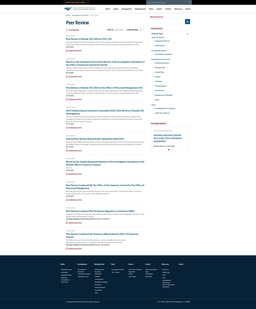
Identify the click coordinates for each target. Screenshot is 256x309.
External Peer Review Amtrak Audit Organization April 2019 (95, 138)
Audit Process (64, 282)
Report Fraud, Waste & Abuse (75, 2)
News (151, 9)
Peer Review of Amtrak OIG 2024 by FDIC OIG (89, 38)
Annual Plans (159, 72)
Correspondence (161, 86)
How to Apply (132, 276)
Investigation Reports (159, 50)
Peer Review (159, 90)
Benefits (131, 274)
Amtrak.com (165, 269)
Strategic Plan (160, 67)
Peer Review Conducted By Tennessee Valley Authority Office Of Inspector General (102, 235)
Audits (115, 9)
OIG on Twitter (115, 272)
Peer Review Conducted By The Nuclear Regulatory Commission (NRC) (100, 211)
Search (187, 9)
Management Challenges (164, 95)
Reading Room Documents (80, 15)
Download (73, 51)
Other (157, 99)
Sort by (110, 30)
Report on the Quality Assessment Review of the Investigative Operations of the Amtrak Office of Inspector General (105, 163)
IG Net (164, 275)
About (108, 9)
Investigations (126, 9)
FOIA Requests (149, 274)
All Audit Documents (66, 269)
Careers (159, 9)
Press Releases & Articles (118, 269)
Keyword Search (156, 16)
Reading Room (140, 9)
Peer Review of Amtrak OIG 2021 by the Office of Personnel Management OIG (104, 87)
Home (68, 15)
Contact (168, 9)
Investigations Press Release (165, 108)
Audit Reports (160, 45)
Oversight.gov (166, 272)
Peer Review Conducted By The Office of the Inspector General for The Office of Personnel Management (105, 187)
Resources (178, 9)
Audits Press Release (162, 113)
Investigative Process (83, 276)
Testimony (158, 81)
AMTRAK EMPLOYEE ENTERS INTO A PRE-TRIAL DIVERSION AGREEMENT (168, 138)
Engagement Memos (162, 41)
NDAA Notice (149, 276)
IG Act (164, 278)
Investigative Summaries (163, 54)
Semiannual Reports (162, 63)
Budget (157, 76)
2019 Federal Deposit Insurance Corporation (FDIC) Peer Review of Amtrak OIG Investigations (105, 112)
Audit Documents (158, 37)
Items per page (132, 30)
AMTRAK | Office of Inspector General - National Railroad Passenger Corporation (80, 8)
